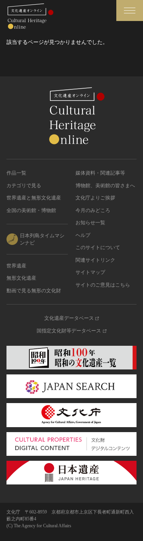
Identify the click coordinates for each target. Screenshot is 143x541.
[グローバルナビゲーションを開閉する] (129, 10)
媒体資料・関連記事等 (100, 173)
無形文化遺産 (21, 278)
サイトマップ (90, 272)
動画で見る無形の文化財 (33, 290)
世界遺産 (16, 266)
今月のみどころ (93, 210)
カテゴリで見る (23, 185)
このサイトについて (98, 247)
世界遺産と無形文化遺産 (33, 198)
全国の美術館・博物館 (31, 210)
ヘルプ (83, 235)
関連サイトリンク (95, 260)
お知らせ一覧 (90, 222)
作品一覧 (16, 173)
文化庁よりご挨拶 (95, 198)
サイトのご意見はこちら (103, 285)
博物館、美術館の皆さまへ (105, 185)
